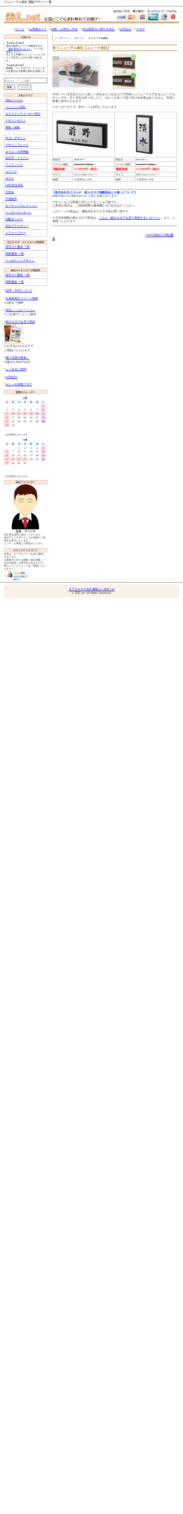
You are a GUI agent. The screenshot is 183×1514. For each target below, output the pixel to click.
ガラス (9, 178)
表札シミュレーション (20, 309)
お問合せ (125, 29)
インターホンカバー (18, 212)
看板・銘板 (12, 127)
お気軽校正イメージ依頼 (22, 298)
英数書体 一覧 (14, 253)
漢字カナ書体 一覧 (17, 246)
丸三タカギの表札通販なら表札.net (92, 589)
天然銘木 (11, 198)
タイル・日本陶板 (17, 151)
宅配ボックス (14, 219)
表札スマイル (14, 100)
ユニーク (11, 171)
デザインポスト (15, 120)
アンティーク (14, 164)
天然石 (9, 191)
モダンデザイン (15, 137)
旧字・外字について (19, 290)
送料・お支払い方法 (64, 29)
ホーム (20, 29)
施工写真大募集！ (17, 357)
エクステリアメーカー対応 (23, 113)
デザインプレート (17, 144)
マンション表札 (15, 106)
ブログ (140, 29)
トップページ (62, 37)
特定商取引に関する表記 (98, 29)
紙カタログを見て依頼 (20, 321)
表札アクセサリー (17, 225)
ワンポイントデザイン (20, 260)
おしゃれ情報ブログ (19, 384)
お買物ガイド (38, 29)
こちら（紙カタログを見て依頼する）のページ (130, 217)
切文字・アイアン (17, 157)
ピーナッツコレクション (21, 205)
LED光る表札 (14, 185)
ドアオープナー (15, 232)
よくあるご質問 (16, 369)
